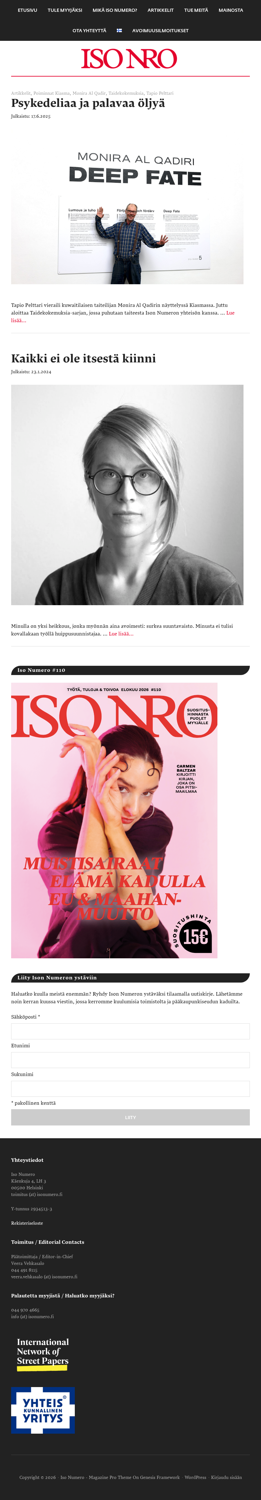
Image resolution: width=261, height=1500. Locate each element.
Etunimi (20, 1046)
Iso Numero (130, 58)
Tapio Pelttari (159, 93)
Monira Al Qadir (89, 93)
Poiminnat (43, 93)
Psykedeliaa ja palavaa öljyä (88, 103)
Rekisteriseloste (27, 1223)
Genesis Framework (160, 1477)
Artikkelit (21, 93)
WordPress (195, 1477)
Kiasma (62, 93)
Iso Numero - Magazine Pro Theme (95, 1477)
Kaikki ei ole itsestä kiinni (83, 359)
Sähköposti (25, 1017)
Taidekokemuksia (126, 93)
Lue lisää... (121, 634)
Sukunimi (22, 1074)
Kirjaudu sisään (226, 1477)
